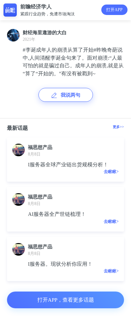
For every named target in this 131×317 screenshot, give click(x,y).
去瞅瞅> (111, 171)
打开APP (114, 9)
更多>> (118, 127)
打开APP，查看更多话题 (65, 300)
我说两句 (70, 95)
